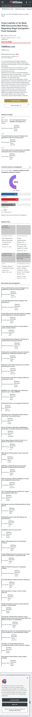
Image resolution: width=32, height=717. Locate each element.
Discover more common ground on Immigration (13, 215)
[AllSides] (16, 2)
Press (16, 675)
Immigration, (5, 35)
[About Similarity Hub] (30, 167)
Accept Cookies (14, 700)
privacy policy (22, 694)
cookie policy (5, 695)
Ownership (22, 675)
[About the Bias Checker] (28, 104)
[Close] (27, 678)
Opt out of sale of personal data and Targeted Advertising (15, 709)
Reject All (14, 704)
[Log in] (26, 2)
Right (17, 54)
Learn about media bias (6, 57)
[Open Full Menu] (2, 2)
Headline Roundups (20, 9)
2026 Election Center (8, 9)
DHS (15, 35)
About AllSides (10, 675)
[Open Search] (30, 2)
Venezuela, (10, 35)
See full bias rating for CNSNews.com (9, 56)
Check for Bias (15, 105)
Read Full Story (16, 101)
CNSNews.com (4, 39)
